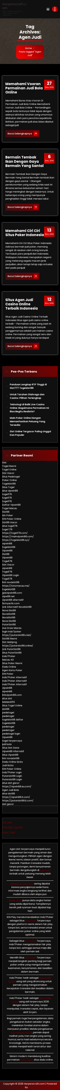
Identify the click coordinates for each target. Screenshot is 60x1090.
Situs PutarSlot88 (12, 652)
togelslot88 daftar (12, 719)
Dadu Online (9, 666)
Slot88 (5, 512)
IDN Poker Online (11, 519)
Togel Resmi (9, 466)
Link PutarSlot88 (11, 649)
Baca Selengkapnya (23, 133)
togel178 (7, 494)
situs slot (7, 698)
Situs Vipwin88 (10, 755)
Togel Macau (9, 508)
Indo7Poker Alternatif (14, 677)
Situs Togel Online (12, 705)
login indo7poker (11, 631)
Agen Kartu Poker (12, 670)
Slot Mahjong (9, 642)
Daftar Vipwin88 (11, 504)
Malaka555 (8, 702)
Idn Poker (7, 515)
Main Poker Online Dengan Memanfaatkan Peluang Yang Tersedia (27, 421)
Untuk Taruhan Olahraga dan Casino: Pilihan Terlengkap (27, 396)
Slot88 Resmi (9, 638)
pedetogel (8, 712)
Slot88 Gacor (9, 522)
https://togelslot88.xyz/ (16, 540)
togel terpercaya (12, 740)
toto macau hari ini (21, 1032)
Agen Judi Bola (10, 790)
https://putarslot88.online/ (17, 645)
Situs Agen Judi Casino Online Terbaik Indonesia (21, 304)
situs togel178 (9, 526)
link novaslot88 (10, 582)
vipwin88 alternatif (13, 600)
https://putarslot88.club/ (16, 635)
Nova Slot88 (9, 610)
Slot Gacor (8, 473)
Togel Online (9, 469)
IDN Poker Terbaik (12, 827)
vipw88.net (8, 596)
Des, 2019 (49, 85)
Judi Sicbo (8, 765)
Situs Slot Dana (10, 747)
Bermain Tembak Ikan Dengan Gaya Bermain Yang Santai (24, 161)
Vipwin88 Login (10, 575)
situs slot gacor (11, 783)
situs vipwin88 (10, 490)
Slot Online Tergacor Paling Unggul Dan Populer (30, 433)
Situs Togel (8, 487)
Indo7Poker (8, 656)
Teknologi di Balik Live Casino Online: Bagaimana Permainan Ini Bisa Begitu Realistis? (29, 408)
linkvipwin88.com (12, 695)
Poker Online (9, 480)
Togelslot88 (9, 483)
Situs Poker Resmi (12, 663)
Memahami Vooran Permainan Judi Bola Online (24, 88)
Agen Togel (8, 832)
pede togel (15, 900)
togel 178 (7, 529)
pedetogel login (11, 733)
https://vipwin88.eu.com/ (16, 786)
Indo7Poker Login (12, 772)
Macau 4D (8, 659)
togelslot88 (8, 547)
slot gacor (8, 804)
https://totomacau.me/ (16, 585)
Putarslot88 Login (12, 776)
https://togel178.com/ (15, 533)
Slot (4, 462)
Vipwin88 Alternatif (13, 751)
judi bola (7, 744)
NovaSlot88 (8, 614)
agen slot (45, 870)
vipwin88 (7, 543)
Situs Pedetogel (11, 476)
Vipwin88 (7, 550)
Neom (31, 1087)
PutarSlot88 (9, 624)
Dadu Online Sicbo (12, 762)
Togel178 (7, 561)
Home (28, 48)
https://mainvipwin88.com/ (18, 536)
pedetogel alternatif (21, 883)
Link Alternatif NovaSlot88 (17, 607)
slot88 (5, 709)
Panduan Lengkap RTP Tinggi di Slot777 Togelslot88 (28, 386)
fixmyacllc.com (11, 603)
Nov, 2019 (49, 231)
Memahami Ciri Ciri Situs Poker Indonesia (24, 232)
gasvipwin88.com (12, 593)
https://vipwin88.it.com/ (16, 797)
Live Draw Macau (11, 628)
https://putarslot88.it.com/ (17, 800)
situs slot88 (8, 793)
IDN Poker (7, 674)
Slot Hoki (7, 822)
